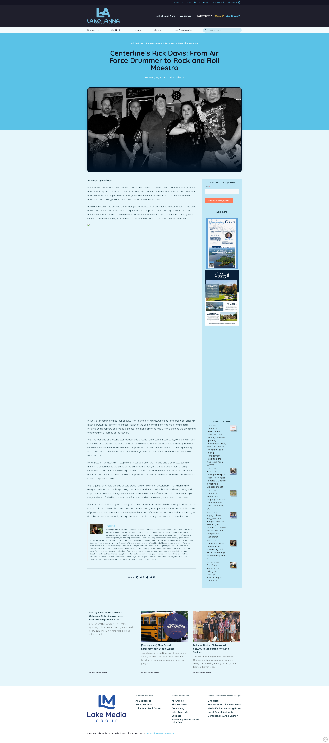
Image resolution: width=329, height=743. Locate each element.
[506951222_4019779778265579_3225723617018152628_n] (222, 387)
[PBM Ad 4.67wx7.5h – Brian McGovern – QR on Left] (222, 243)
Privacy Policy (167, 733)
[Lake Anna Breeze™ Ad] (222, 298)
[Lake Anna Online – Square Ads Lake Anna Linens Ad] (222, 342)
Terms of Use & (154, 733)
